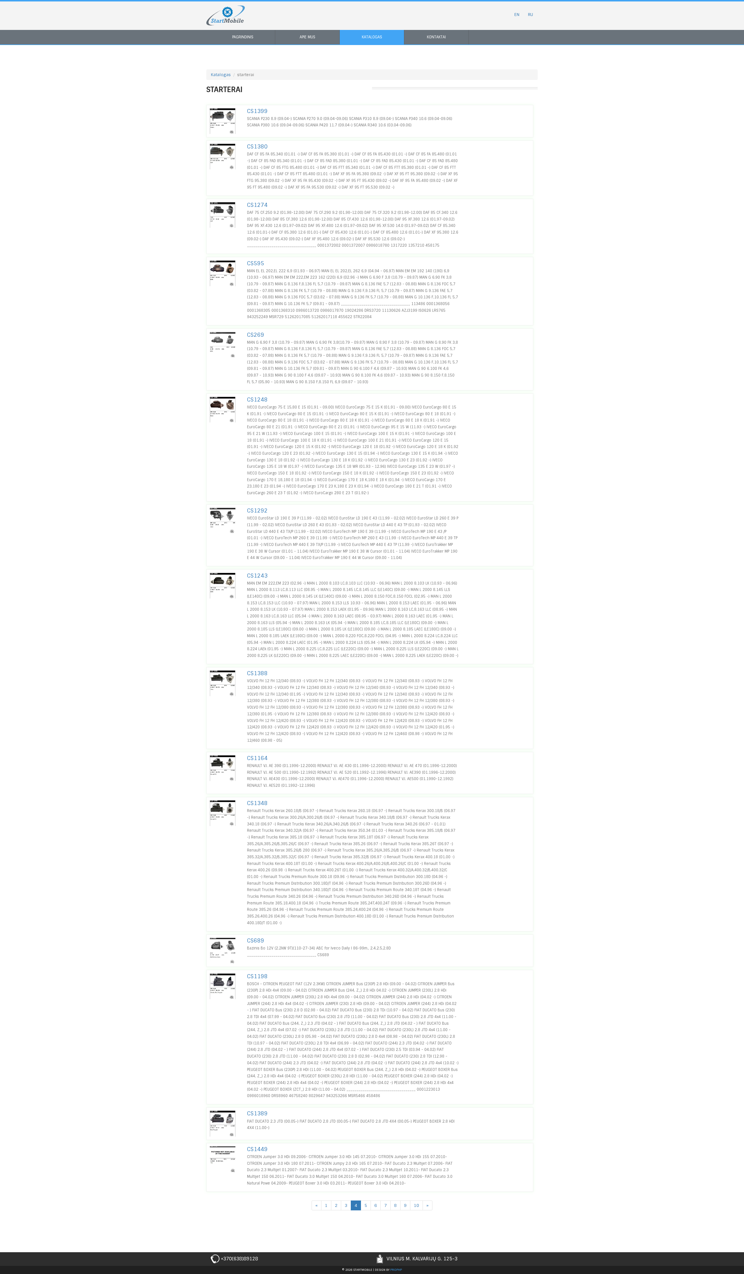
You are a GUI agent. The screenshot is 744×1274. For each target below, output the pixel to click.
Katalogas (372, 37)
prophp (396, 1270)
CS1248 (257, 399)
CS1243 (257, 575)
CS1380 (257, 146)
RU (530, 14)
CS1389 (257, 1113)
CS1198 (257, 976)
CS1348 (257, 803)
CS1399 (257, 111)
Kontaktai (436, 37)
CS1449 (257, 1149)
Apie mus (307, 37)
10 (416, 1205)
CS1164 (257, 758)
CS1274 (257, 205)
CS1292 (257, 510)
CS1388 (257, 673)
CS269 (255, 335)
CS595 (255, 263)
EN (516, 14)
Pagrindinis (242, 37)
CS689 (255, 940)
